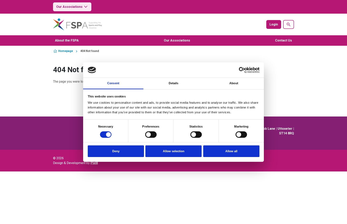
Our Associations (69, 7)
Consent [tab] (113, 83)
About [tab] (233, 83)
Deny (115, 151)
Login (273, 24)
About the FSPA (67, 40)
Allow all (231, 151)
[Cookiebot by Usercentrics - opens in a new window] (241, 70)
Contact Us (283, 40)
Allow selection (173, 151)
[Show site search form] (288, 24)
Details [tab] (174, 83)
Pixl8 (94, 163)
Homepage (65, 51)
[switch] (151, 134)
